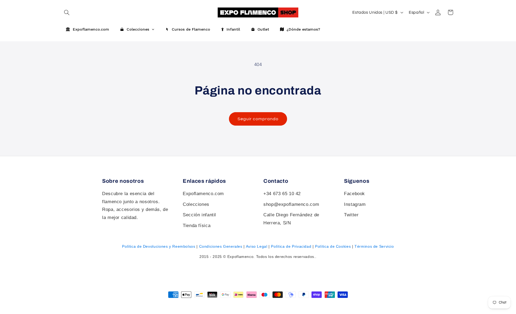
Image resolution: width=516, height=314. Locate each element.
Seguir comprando (258, 119)
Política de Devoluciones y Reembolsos (158, 246)
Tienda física (196, 225)
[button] (66, 12)
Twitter (351, 214)
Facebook (354, 193)
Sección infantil (199, 214)
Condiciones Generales (220, 246)
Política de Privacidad (291, 246)
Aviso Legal (256, 246)
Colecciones (196, 204)
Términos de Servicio (374, 246)
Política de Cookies (333, 246)
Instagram (355, 204)
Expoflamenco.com (203, 193)
